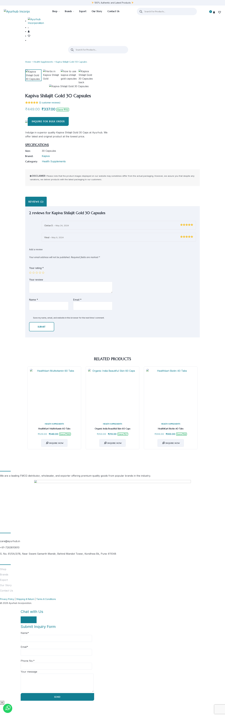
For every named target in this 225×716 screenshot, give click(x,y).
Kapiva (46, 156)
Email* (24, 646)
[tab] (36, 201)
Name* (25, 632)
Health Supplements (43, 61)
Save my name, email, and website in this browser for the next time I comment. (68, 318)
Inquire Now (56, 443)
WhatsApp (30, 619)
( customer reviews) (49, 102)
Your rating (36, 268)
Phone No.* (28, 660)
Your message (29, 671)
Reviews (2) (35, 201)
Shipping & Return (25, 599)
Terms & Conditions (46, 599)
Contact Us (6, 590)
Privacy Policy (7, 599)
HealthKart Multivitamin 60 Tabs (54, 428)
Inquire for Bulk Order (48, 121)
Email (77, 299)
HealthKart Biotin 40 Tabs (171, 428)
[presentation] (28, 410)
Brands (4, 574)
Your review (36, 279)
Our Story (6, 585)
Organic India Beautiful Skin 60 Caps (112, 428)
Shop (3, 569)
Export (4, 579)
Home (28, 61)
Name (33, 299)
